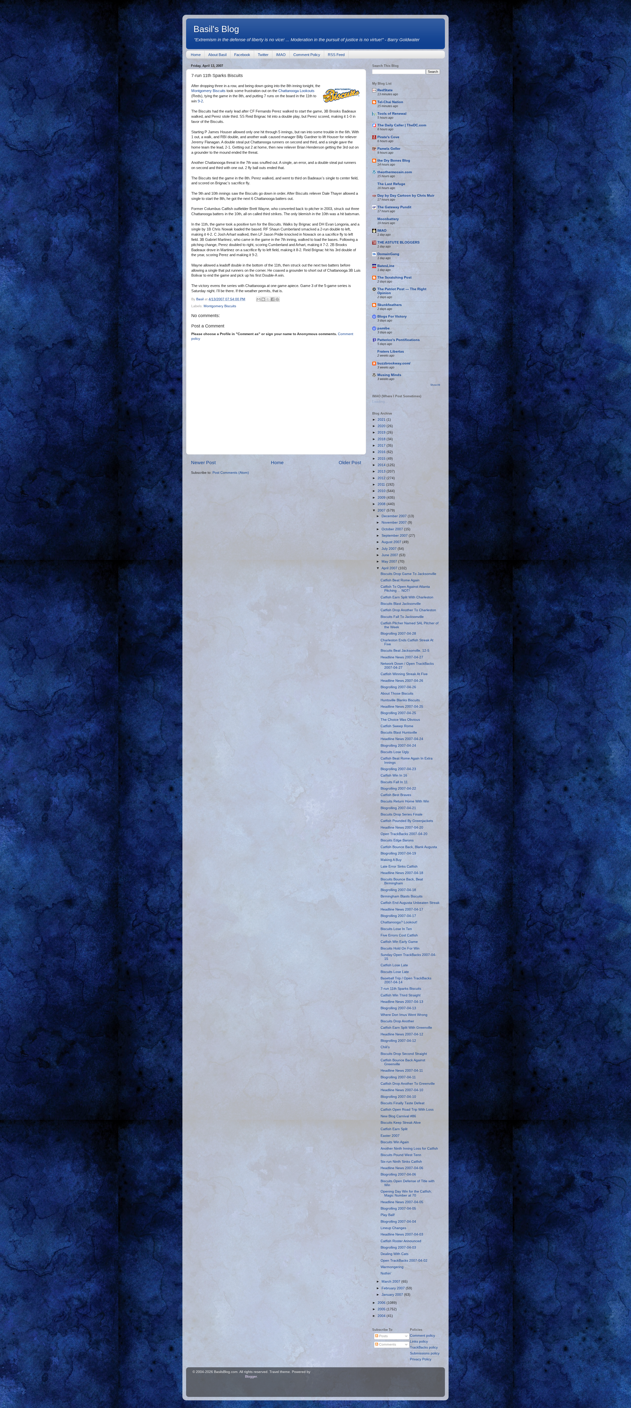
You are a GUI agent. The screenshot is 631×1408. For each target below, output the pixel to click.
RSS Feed (336, 55)
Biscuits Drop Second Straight (404, 1054)
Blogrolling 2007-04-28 (398, 633)
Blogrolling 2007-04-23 (398, 769)
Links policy (419, 1341)
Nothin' (386, 1273)
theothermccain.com (394, 172)
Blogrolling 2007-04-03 (398, 1247)
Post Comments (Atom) (230, 473)
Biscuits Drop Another (397, 1021)
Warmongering (392, 1267)
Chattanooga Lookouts (296, 91)
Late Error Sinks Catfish (399, 866)
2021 (382, 419)
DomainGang (388, 254)
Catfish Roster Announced (401, 1241)
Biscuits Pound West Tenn (401, 1155)
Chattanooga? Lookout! (399, 922)
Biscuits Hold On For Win (400, 948)
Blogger (251, 1376)
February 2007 (394, 1288)
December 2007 (395, 516)
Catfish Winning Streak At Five (404, 674)
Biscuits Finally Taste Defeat (402, 1103)
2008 (382, 504)
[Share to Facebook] (272, 299)
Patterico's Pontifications (398, 340)
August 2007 (392, 542)
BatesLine (385, 266)
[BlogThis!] (263, 299)
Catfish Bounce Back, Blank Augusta (409, 847)
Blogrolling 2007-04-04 (398, 1221)
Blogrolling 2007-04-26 (398, 687)
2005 (382, 1309)
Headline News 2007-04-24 (402, 739)
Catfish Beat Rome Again (400, 580)
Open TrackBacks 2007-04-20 (404, 834)
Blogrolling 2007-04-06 (398, 1174)
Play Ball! (388, 1215)
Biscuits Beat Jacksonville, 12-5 (405, 650)
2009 (382, 497)
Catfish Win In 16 (394, 775)
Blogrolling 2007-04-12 (398, 1041)
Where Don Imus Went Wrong (404, 1015)
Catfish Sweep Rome (397, 726)
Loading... (380, 401)
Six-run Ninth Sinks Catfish (401, 1161)
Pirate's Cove (388, 137)
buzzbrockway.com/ (393, 363)
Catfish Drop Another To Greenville (408, 1083)
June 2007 (390, 555)
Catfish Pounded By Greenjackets (407, 821)
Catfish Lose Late (394, 965)
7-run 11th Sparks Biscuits (401, 988)
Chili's (385, 1047)
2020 (382, 426)
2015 (382, 458)
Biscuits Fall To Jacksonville (402, 617)
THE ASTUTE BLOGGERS (398, 242)
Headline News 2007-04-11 (402, 1070)
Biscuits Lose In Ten (396, 929)
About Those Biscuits (397, 693)
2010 (382, 491)
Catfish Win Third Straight (401, 995)
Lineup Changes (393, 1228)
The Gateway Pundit (394, 207)
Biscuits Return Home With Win (405, 801)
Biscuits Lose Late (395, 972)
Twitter (263, 55)
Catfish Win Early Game (399, 942)
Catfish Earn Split (394, 1129)
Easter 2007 (390, 1136)
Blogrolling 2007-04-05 (398, 1208)
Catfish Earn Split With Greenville (406, 1027)
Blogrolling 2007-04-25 (398, 713)
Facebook (242, 55)
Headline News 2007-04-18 (402, 873)
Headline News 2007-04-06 (402, 1168)
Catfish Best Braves (396, 795)
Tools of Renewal (391, 113)
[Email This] (258, 299)
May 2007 (390, 561)
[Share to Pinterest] (277, 299)
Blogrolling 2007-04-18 (398, 890)
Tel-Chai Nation (390, 102)
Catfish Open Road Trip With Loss (407, 1109)
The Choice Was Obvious (400, 720)
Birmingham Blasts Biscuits (401, 896)
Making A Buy (391, 860)
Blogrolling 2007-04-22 (398, 788)
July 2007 (390, 549)
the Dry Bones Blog (393, 160)
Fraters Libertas (390, 351)
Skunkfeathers (389, 305)
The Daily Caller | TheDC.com (401, 125)
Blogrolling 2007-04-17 (398, 916)
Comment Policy (306, 55)
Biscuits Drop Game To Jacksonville (408, 574)
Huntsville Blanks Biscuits (400, 700)
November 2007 (395, 522)
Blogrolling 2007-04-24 (398, 745)
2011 (382, 484)
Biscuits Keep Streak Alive (401, 1122)
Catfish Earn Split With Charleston (407, 597)
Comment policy (422, 1335)
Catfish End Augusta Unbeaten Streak (410, 903)
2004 (382, 1316)
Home (196, 55)
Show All (435, 384)
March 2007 (391, 1281)
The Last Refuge (391, 184)
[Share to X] (267, 299)
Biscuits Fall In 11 (394, 782)
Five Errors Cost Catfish (399, 935)
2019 (382, 432)
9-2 (200, 101)
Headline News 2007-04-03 (402, 1234)
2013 (382, 471)
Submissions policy (424, 1353)
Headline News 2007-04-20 (402, 827)
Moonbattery (388, 219)
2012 (382, 478)
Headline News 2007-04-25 (402, 706)
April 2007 (390, 568)
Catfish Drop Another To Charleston (408, 610)
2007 (382, 510)
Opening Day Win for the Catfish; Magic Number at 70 (406, 1193)
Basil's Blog (216, 29)
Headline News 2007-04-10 (402, 1090)
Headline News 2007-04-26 (402, 681)
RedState (385, 90)
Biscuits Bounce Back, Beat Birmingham (402, 881)
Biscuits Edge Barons (397, 840)
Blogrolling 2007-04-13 (398, 1008)
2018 (382, 439)
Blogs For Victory (392, 316)
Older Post (350, 462)
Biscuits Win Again (395, 1142)
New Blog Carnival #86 (398, 1116)
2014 (382, 465)
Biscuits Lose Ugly (395, 752)
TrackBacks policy (424, 1347)
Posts (383, 1336)
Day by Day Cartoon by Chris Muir (405, 195)
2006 (382, 1303)
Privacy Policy (420, 1359)
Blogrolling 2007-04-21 (398, 808)
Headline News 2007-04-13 (402, 1002)
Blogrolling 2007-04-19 (398, 853)
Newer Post (203, 462)
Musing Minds (389, 375)
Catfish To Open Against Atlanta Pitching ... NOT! (405, 588)
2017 (382, 445)
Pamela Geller (388, 149)
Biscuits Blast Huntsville (399, 732)
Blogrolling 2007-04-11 (398, 1077)
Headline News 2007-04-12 (402, 1034)
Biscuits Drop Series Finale (401, 814)
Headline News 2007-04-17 (402, 909)
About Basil (217, 55)
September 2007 (395, 535)
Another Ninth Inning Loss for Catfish (409, 1148)
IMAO (281, 55)
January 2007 (393, 1294)
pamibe (383, 328)
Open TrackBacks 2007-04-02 (404, 1260)
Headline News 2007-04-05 (402, 1202)
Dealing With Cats (394, 1254)
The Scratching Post (394, 277)
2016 (382, 452)
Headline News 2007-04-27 (402, 657)
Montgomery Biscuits (208, 91)
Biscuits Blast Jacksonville (401, 604)
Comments (387, 1344)
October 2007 (393, 529)
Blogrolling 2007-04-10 (398, 1097)
